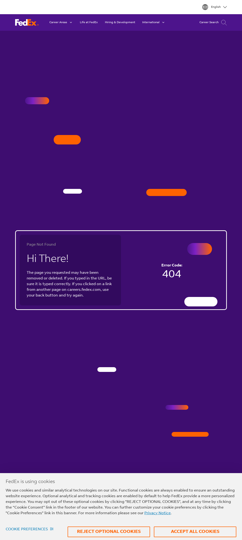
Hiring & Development (120, 22)
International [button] (151, 22)
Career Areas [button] (58, 22)
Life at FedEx (89, 22)
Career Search (209, 22)
